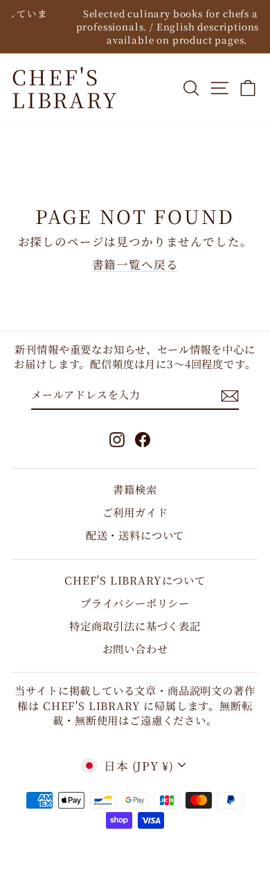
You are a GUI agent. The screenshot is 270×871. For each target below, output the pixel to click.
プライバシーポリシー (135, 602)
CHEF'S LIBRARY (65, 87)
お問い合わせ (135, 648)
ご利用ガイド (135, 511)
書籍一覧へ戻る (135, 264)
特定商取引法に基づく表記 (135, 625)
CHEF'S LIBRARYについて (135, 579)
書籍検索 (134, 489)
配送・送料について (135, 534)
